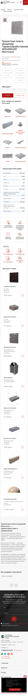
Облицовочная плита (10, 286)
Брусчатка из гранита (10, 316)
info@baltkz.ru (4, 647)
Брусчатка (8, 116)
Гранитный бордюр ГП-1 (11, 468)
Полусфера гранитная (10, 499)
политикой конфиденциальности (18, 623)
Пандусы (7, 147)
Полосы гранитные (20, 147)
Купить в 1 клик (20, 95)
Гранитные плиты (20, 116)
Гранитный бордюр (7, 133)
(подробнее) (9, 681)
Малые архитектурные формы (20, 132)
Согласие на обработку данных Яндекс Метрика (14, 693)
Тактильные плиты (20, 161)
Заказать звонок (18, 650)
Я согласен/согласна (14, 689)
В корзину (7, 95)
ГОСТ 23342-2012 (6, 658)
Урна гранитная (8, 377)
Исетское (13, 56)
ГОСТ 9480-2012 (6, 656)
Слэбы (7, 161)
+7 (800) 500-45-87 (7, 650)
